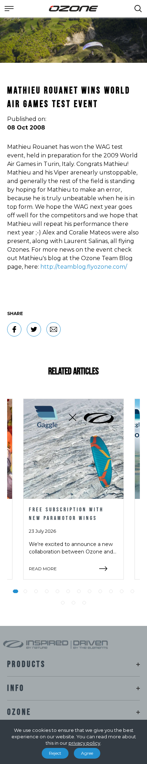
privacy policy (84, 743)
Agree (87, 753)
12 (132, 591)
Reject (55, 753)
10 (111, 591)
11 (121, 591)
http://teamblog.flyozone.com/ (83, 266)
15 (84, 602)
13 (63, 602)
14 (73, 602)
